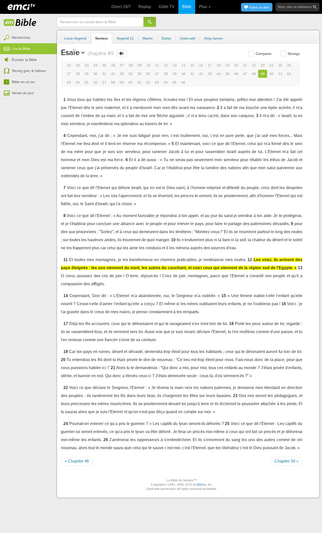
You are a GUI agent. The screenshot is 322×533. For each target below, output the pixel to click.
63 (157, 82)
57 (104, 82)
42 (201, 74)
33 (122, 74)
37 (157, 74)
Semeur (101, 38)
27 (69, 74)
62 (148, 82)
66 (183, 82)
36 (148, 74)
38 (166, 74)
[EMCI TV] (21, 6)
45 (227, 74)
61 (139, 82)
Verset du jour (23, 93)
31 (104, 74)
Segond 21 (125, 38)
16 (201, 65)
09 (140, 65)
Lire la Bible (21, 49)
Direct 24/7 (121, 7)
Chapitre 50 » (286, 461)
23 (263, 65)
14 (183, 65)
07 (122, 65)
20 (236, 65)
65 (175, 82)
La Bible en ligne (20, 22)
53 (69, 82)
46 (236, 74)
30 (95, 74)
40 (183, 74)
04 (96, 65)
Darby (166, 38)
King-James (213, 38)
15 (192, 65)
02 (78, 65)
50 (271, 74)
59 (122, 82)
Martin (148, 38)
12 (166, 65)
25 (280, 65)
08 (131, 65)
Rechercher (21, 37)
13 (175, 65)
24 (271, 65)
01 (69, 65)
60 (131, 82)
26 (289, 65)
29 (87, 74)
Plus (203, 7)
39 (175, 74)
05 (104, 65)
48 (254, 74)
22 (254, 65)
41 (192, 74)
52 (289, 74)
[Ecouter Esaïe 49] (122, 53)
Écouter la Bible (24, 60)
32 (113, 74)
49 (263, 74)
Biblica (201, 484)
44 (219, 74)
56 (95, 82)
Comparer (263, 54)
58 (113, 82)
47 (245, 74)
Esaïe (70, 52)
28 (78, 74)
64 (166, 82)
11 (157, 65)
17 (210, 65)
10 (148, 65)
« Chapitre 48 (77, 461)
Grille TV (167, 7)
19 (227, 65)
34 (131, 74)
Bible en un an (23, 82)
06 (113, 65)
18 (219, 65)
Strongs (293, 54)
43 (210, 74)
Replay (144, 7)
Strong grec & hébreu (29, 71)
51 (280, 74)
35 (139, 74)
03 (87, 65)
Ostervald (187, 38)
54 (78, 82)
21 (245, 65)
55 (87, 82)
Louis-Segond (75, 38)
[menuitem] (28, 37)
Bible (186, 7)
